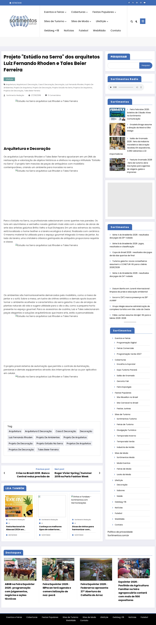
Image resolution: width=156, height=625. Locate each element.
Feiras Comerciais (125, 348)
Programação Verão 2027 (129, 354)
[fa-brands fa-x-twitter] (133, 2)
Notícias (69, 30)
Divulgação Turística (126, 430)
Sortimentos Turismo (127, 418)
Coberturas (78, 12)
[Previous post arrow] (4, 473)
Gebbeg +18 (51, 30)
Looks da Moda (124, 474)
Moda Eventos (123, 463)
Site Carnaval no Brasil (127, 402)
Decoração (59, 84)
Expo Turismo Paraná (127, 369)
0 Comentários (54, 95)
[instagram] (140, 2)
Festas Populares (103, 12)
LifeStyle (101, 21)
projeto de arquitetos (23, 87)
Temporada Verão (126, 441)
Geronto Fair (123, 381)
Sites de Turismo (54, 21)
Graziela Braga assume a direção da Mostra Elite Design (139, 127)
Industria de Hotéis (125, 447)
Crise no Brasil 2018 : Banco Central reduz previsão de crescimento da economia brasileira (33, 474)
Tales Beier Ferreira (32, 90)
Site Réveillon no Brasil (127, 397)
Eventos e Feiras (54, 12)
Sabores (121, 490)
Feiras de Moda (124, 468)
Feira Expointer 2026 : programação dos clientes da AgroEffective (132, 585)
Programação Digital (126, 342)
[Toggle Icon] (142, 21)
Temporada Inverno (126, 435)
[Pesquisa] (132, 21)
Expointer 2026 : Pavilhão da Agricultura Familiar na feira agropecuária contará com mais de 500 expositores (96, 591)
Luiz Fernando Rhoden (74, 84)
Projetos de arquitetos (82, 87)
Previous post (43, 469)
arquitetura (11, 84)
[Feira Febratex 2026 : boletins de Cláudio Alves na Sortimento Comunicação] (117, 114)
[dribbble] (136, 2)
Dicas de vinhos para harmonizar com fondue (83, 528)
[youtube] (144, 2)
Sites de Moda (80, 21)
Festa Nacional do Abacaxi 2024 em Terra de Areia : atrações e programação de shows (15, 528)
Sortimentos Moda (125, 457)
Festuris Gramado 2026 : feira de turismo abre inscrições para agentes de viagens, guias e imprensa (139, 166)
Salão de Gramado (126, 375)
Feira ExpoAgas (124, 387)
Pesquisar (146, 65)
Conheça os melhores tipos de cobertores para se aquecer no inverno (50, 528)
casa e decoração (46, 84)
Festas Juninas (124, 408)
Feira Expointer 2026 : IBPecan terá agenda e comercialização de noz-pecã (19, 589)
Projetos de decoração (13, 90)
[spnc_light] (136, 21)
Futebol (83, 30)
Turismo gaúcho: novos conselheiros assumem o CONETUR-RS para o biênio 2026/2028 (128, 264)
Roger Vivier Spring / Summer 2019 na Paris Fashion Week (73, 474)
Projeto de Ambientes (48, 437)
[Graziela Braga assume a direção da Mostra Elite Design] (117, 129)
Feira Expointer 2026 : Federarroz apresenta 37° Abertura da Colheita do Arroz (56, 589)
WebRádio (99, 30)
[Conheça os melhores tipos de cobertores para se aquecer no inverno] (52, 506)
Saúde (120, 496)
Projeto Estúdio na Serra (62, 87)
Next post (59, 469)
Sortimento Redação (15, 95)
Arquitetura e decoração (26, 84)
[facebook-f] (129, 2)
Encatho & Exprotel (126, 364)
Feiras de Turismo (125, 424)
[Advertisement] (130, 200)
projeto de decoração (42, 87)
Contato (116, 30)
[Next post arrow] (99, 473)
